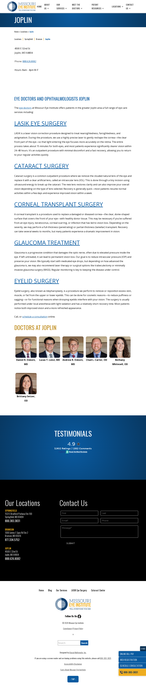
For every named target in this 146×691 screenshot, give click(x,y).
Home (39, 6)
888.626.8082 (29, 61)
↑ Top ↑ (73, 679)
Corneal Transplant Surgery (58, 204)
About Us (47, 6)
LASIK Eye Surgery (40, 123)
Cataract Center (98, 590)
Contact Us (130, 6)
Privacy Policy (78, 628)
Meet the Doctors (76, 6)
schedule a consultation (34, 316)
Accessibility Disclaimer (73, 663)
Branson (39, 39)
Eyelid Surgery (36, 281)
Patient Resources (96, 6)
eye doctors (25, 107)
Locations (116, 6)
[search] (84, 642)
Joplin (47, 39)
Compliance (67, 628)
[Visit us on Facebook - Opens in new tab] (79, 616)
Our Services (60, 6)
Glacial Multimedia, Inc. (77, 652)
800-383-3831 (105, 658)
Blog (50, 590)
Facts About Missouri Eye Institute (73, 669)
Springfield (29, 39)
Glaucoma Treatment (47, 242)
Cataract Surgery (41, 166)
